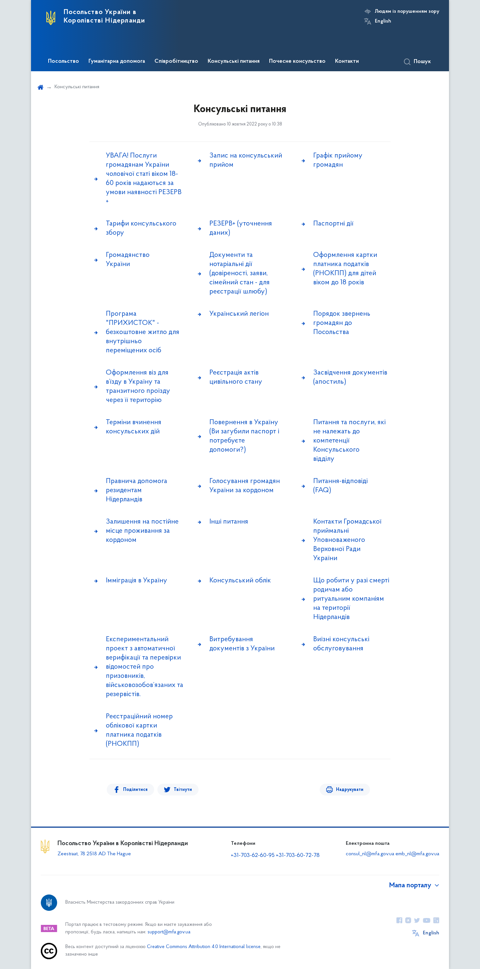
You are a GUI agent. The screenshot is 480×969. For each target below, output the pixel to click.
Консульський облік (240, 580)
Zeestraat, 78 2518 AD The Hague (94, 854)
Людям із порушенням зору (407, 11)
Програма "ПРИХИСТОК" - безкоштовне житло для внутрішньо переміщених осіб (142, 332)
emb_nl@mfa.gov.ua (417, 854)
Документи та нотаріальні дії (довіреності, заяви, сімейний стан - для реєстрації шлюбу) (239, 273)
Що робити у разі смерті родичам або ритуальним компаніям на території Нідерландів (351, 599)
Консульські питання (234, 61)
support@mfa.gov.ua (169, 932)
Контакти (347, 61)
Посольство (63, 61)
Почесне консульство (297, 61)
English (383, 21)
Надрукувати (349, 789)
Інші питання (228, 522)
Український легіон (239, 314)
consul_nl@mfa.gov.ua (370, 854)
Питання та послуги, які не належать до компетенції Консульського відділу (349, 441)
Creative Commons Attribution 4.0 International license (204, 946)
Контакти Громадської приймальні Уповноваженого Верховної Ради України (347, 540)
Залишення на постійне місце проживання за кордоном (142, 531)
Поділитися (135, 789)
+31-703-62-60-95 (253, 856)
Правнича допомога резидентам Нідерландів (136, 490)
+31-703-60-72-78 (298, 856)
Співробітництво (176, 61)
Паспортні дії (333, 223)
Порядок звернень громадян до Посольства (341, 323)
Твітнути (183, 789)
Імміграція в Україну (136, 580)
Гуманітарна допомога (116, 61)
